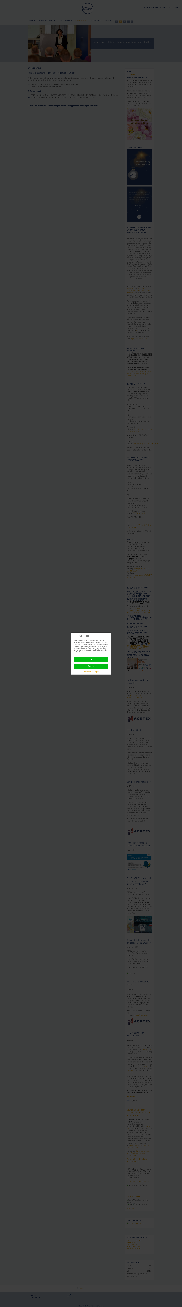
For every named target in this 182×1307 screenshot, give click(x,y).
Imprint (97, 672)
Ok (91, 659)
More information (88, 672)
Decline (91, 666)
